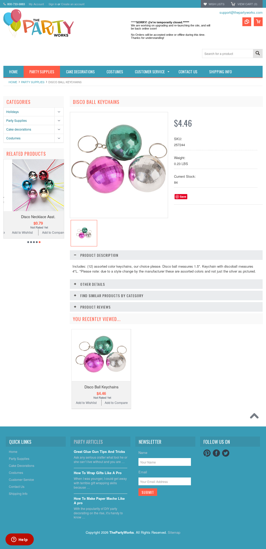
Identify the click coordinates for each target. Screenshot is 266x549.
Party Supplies (32, 82)
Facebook (216, 453)
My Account (36, 4)
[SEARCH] (257, 53)
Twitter (225, 453)
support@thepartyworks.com (241, 12)
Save (183, 196)
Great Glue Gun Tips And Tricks (99, 452)
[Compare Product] (246, 21)
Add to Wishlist (18, 232)
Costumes (13, 138)
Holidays (12, 111)
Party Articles (88, 441)
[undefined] (119, 208)
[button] (265, 548)
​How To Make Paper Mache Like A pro (99, 500)
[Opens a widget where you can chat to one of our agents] (19, 539)
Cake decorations (18, 129)
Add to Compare (50, 232)
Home (13, 82)
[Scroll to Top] (255, 417)
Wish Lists (216, 4)
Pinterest (207, 453)
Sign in (53, 4)
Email (142, 471)
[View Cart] (258, 21)
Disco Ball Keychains (101, 386)
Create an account (72, 4)
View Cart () (247, 4)
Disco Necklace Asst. (34, 216)
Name (142, 452)
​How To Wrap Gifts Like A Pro (98, 473)
